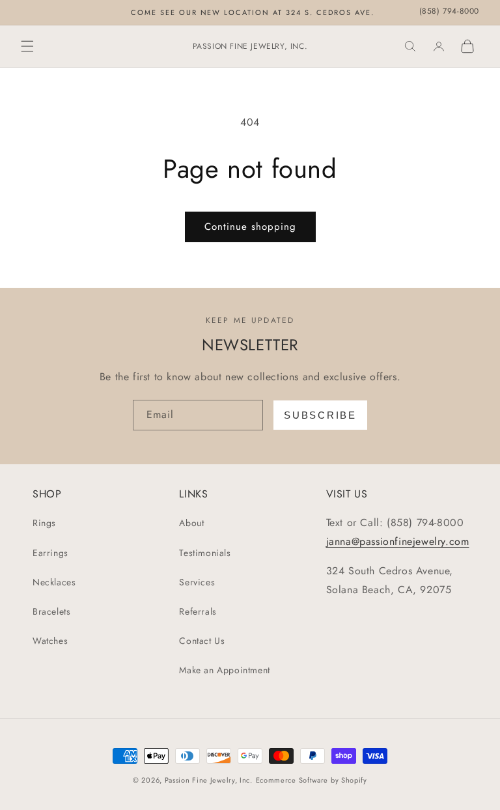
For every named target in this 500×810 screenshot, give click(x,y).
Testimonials (204, 552)
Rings (44, 522)
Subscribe (320, 415)
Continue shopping (250, 226)
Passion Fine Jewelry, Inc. (209, 780)
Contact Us (202, 640)
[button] (27, 46)
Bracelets (51, 611)
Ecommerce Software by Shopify (311, 780)
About (191, 522)
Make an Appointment (224, 670)
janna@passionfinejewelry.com (397, 541)
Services (197, 582)
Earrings (50, 552)
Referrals (197, 611)
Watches (50, 640)
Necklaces (54, 582)
